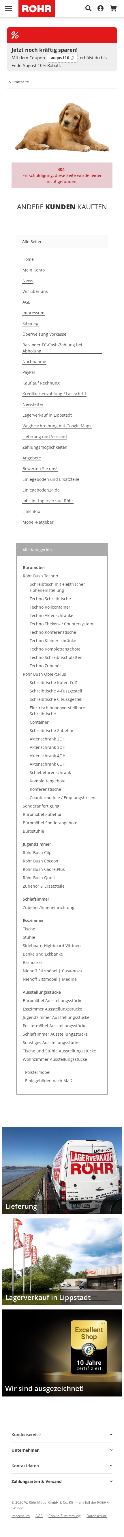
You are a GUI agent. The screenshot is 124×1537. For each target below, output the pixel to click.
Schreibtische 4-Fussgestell (56, 691)
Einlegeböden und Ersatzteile (50, 479)
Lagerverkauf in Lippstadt (47, 415)
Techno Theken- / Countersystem (61, 624)
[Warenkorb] (113, 9)
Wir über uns (35, 291)
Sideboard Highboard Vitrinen (52, 945)
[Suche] (88, 8)
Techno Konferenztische (53, 632)
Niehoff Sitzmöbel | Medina (50, 979)
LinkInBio (31, 511)
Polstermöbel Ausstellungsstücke (55, 1025)
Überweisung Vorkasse (44, 334)
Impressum (33, 312)
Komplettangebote (47, 781)
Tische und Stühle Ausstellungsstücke (59, 1051)
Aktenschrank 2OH (47, 739)
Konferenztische (45, 789)
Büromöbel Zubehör (42, 814)
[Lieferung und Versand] (62, 1170)
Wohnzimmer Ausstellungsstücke (55, 1059)
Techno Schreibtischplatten (56, 657)
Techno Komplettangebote (55, 649)
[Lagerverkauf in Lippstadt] (62, 1261)
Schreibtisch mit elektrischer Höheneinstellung (57, 587)
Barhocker (32, 962)
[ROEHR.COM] (36, 8)
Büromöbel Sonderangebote (50, 822)
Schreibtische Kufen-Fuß (53, 682)
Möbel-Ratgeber (38, 522)
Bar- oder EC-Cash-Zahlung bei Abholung (52, 348)
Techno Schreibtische (50, 598)
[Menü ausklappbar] (8, 8)
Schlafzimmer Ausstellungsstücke (55, 1034)
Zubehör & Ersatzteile (44, 886)
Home (28, 259)
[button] (62, 1434)
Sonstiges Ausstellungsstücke (51, 1042)
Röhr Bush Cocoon (40, 861)
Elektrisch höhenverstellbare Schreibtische (57, 710)
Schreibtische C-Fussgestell (56, 699)
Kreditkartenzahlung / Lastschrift (54, 393)
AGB (26, 302)
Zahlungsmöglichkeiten (44, 447)
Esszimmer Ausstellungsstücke (52, 1009)
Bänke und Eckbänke (43, 954)
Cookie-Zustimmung (64, 1515)
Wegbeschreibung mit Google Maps (56, 425)
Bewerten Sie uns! (39, 468)
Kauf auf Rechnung (41, 383)
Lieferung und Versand (44, 436)
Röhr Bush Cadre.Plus (44, 869)
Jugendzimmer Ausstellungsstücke (56, 1017)
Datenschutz (97, 1515)
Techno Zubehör (45, 665)
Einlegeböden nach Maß (48, 1080)
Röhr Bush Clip (37, 852)
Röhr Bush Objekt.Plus (44, 674)
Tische (29, 929)
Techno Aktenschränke (51, 615)
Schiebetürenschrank (50, 772)
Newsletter (33, 404)
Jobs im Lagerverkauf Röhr (47, 500)
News (27, 280)
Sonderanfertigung (41, 806)
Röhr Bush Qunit (39, 877)
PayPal (28, 372)
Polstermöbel (37, 1072)
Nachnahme (34, 361)
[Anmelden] (100, 8)
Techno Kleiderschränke (53, 640)
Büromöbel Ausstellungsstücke (52, 1000)
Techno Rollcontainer (50, 607)
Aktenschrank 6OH (47, 764)
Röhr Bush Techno (40, 576)
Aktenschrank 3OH (47, 747)
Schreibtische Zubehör (52, 730)
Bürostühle (33, 831)
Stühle (29, 937)
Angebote (31, 458)
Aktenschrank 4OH (47, 755)
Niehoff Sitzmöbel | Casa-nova (52, 970)
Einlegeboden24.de (41, 490)
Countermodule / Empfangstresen (62, 797)
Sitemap (30, 323)
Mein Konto (33, 270)
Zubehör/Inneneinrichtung (48, 907)
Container (39, 722)
